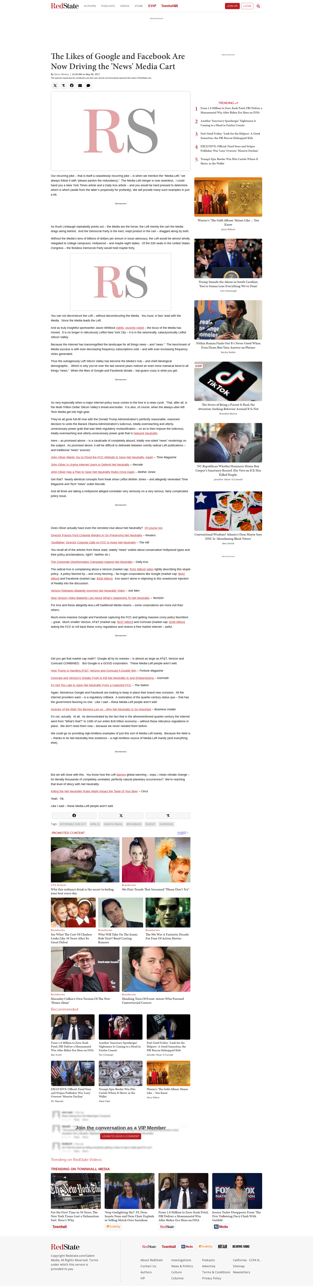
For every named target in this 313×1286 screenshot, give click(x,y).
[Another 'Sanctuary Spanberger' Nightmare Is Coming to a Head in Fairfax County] (120, 1027)
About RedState (152, 1260)
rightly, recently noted (130, 327)
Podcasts (108, 6)
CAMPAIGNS (166, 824)
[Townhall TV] (169, 6)
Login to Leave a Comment (120, 1136)
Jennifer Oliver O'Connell (160, 1055)
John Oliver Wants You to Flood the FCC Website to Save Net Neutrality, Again (102, 457)
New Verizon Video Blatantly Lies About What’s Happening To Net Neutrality (100, 598)
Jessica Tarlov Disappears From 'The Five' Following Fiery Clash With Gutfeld (236, 1216)
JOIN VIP (232, 6)
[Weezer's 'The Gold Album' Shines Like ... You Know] (168, 1073)
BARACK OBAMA (113, 824)
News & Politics (182, 1266)
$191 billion (137, 569)
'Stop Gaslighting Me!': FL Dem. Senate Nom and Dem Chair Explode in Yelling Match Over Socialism (129, 1216)
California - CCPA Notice (247, 1260)
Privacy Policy (211, 1278)
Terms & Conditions (216, 1272)
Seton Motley (61, 74)
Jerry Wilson (153, 1097)
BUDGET (150, 824)
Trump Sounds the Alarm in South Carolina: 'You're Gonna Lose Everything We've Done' (228, 284)
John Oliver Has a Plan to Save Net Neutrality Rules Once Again (92, 472)
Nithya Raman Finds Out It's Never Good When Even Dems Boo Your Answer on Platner (228, 345)
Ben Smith (56, 1055)
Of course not (153, 528)
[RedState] (65, 6)
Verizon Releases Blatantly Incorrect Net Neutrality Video (88, 590)
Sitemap (239, 1266)
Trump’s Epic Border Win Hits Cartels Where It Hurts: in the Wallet (117, 1092)
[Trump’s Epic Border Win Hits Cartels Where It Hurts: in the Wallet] (120, 1073)
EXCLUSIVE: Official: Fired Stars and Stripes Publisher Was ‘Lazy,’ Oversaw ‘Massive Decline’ (71, 1092)
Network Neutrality (145, 433)
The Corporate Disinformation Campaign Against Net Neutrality (92, 562)
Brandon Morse (228, 413)
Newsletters (241, 1272)
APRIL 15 (95, 824)
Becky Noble (228, 352)
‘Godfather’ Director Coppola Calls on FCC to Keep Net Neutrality (93, 542)
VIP (143, 1278)
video (149, 569)
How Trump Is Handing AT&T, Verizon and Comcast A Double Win (93, 670)
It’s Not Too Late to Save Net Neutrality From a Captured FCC (91, 685)
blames (121, 774)
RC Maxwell (57, 1101)
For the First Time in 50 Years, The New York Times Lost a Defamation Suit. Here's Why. (75, 1216)
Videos (124, 6)
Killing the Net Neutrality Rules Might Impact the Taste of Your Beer (94, 791)
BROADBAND (134, 824)
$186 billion (176, 622)
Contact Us (148, 1266)
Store (139, 6)
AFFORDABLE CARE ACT (73, 824)
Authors (90, 6)
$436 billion (104, 578)
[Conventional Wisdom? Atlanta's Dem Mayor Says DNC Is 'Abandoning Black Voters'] (228, 511)
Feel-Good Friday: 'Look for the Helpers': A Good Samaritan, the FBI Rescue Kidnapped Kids (166, 1046)
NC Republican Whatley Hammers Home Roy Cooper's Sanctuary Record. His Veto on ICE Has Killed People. (228, 470)
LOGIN (247, 6)
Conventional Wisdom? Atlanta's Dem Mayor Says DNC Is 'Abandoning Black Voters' (228, 536)
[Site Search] (258, 6)
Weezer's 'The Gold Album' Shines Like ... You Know (167, 1091)
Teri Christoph (106, 1055)
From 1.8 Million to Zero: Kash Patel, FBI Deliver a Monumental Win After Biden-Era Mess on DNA (72, 1046)
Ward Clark (104, 1101)
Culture (176, 1272)
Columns (177, 1278)
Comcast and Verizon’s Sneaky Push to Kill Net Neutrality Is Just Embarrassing (102, 678)
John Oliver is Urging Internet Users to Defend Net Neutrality (90, 464)
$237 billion (124, 622)
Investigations (181, 1260)
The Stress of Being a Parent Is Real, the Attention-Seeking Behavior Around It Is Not (228, 406)
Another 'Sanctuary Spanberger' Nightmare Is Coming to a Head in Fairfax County (120, 1046)
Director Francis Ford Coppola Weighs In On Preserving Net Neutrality (96, 535)
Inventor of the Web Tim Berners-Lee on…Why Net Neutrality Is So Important (101, 709)
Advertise (208, 1266)
